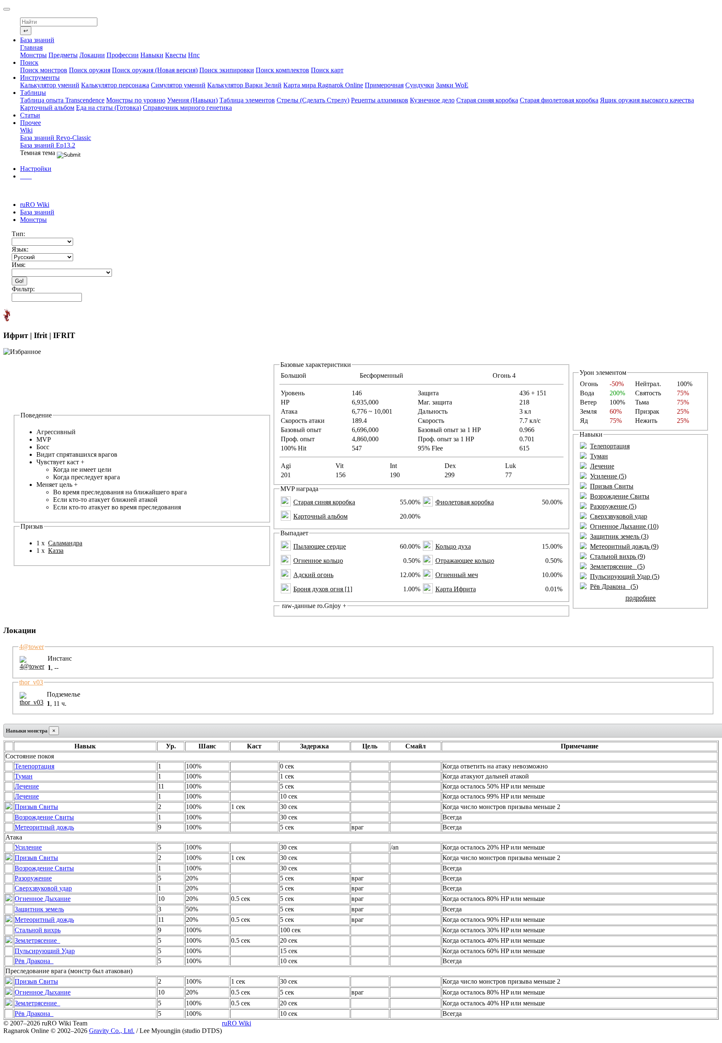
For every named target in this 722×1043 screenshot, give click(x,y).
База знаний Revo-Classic (55, 137)
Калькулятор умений (49, 85)
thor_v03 (31, 682)
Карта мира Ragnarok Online (323, 85)
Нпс (194, 55)
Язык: (20, 249)
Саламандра (65, 543)
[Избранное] (22, 352)
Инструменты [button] (40, 77)
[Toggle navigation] (6, 9)
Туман (599, 456)
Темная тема (38, 152)
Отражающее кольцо (464, 560)
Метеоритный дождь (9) (624, 546)
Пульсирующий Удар (45, 950)
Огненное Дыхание (43, 898)
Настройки (35, 168)
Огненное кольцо (318, 560)
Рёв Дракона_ (34, 960)
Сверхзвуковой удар (618, 516)
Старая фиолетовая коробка (559, 100)
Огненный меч (456, 574)
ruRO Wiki (34, 204)
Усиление (28, 847)
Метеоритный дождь (44, 827)
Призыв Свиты (611, 486)
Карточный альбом (47, 107)
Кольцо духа (453, 546)
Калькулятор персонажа (115, 85)
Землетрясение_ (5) (617, 566)
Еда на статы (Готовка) (108, 107)
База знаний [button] (37, 39)
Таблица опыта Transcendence (62, 100)
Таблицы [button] (33, 92)
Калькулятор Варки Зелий (244, 85)
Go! (19, 281)
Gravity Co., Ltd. (112, 1030)
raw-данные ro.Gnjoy (313, 605)
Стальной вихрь (38, 930)
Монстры (33, 55)
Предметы (63, 55)
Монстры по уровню (135, 100)
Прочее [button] (30, 122)
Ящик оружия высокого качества (647, 100)
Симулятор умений (178, 85)
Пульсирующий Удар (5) (624, 576)
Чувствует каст (78, 469)
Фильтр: (23, 289)
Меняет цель (111, 496)
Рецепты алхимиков (379, 100)
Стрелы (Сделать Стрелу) (313, 100)
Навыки (151, 55)
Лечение (602, 466)
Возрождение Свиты (619, 496)
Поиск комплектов (282, 70)
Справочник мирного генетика (187, 107)
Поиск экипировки (226, 70)
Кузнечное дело (432, 100)
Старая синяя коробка (487, 100)
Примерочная (384, 85)
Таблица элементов (247, 100)
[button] (26, 176)
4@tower (31, 646)
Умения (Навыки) (192, 100)
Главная (31, 47)
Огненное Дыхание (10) (624, 526)
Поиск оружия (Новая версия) (155, 70)
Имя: (18, 264)
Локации (92, 55)
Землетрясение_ (37, 940)
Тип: (18, 233)
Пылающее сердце (319, 546)
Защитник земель (39, 909)
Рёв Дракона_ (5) (614, 586)
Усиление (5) (608, 476)
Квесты (175, 55)
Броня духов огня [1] (322, 589)
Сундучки (419, 85)
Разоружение (33, 878)
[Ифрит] (6, 315)
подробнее (640, 597)
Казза (56, 550)
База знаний (37, 212)
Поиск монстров (43, 70)
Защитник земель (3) (619, 536)
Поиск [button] (29, 62)
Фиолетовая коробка (464, 502)
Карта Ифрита (455, 589)
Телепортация (610, 446)
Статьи (30, 115)
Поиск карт (327, 70)
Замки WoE (452, 85)
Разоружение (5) (613, 506)
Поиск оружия (89, 70)
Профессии (123, 55)
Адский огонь (313, 574)
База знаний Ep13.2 (47, 145)
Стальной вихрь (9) (617, 556)
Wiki (26, 130)
